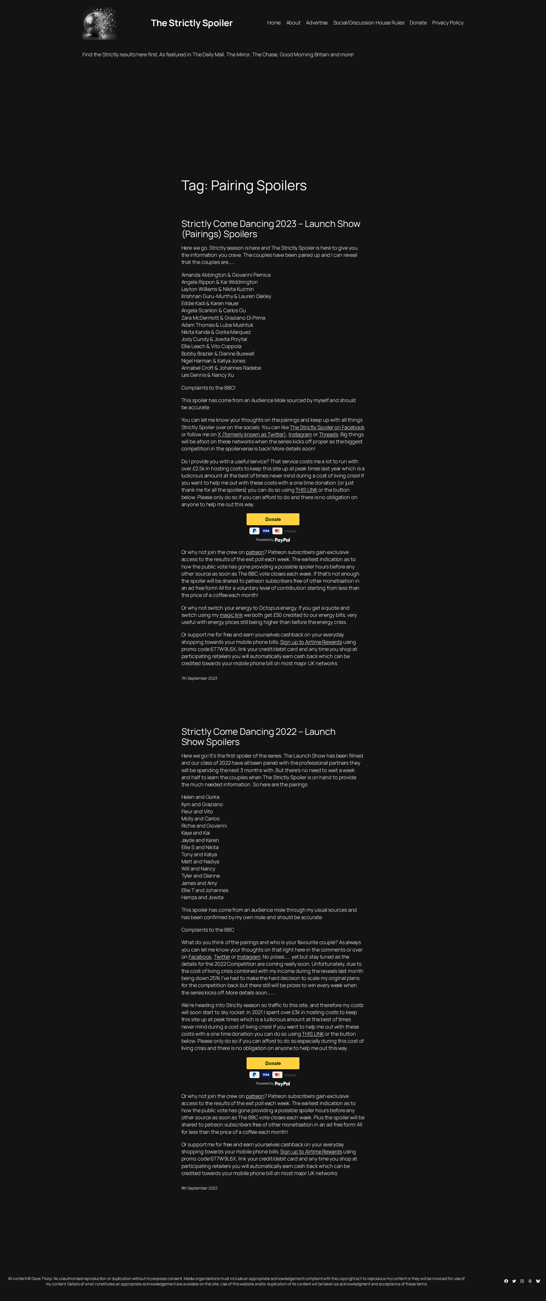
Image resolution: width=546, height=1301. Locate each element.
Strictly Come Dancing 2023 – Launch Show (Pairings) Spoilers (271, 228)
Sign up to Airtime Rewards (311, 641)
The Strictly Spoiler (192, 22)
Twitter (222, 956)
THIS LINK (306, 489)
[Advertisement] (273, 118)
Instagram (300, 434)
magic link (231, 614)
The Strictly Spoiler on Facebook (327, 427)
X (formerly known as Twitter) (252, 434)
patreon (255, 552)
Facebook (200, 956)
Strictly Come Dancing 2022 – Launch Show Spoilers (258, 736)
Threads (328, 434)
